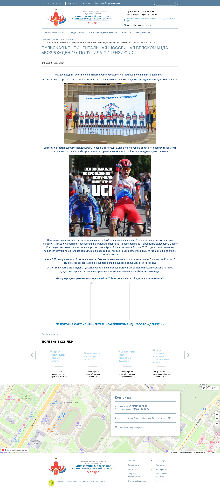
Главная (45, 3)
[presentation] (32, 355)
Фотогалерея (73, 3)
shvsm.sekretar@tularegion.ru (139, 25)
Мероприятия (161, 469)
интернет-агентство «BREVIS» (94, 481)
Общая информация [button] (55, 32)
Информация (143, 32)
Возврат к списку (50, 334)
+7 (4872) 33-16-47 (148, 14)
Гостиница (160, 460)
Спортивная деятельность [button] (103, 32)
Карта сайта (58, 3)
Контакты (87, 3)
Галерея (159, 481)
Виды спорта (133, 465)
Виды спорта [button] (77, 32)
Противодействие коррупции (107, 3)
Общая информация (137, 481)
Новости (126, 32)
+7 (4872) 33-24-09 (146, 11)
